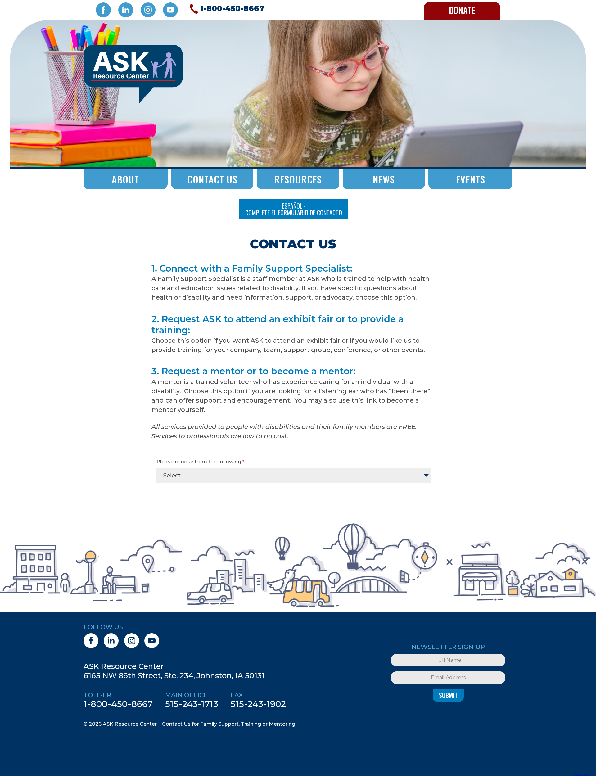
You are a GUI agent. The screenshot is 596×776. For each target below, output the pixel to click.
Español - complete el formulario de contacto (293, 209)
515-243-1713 (191, 704)
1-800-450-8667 (118, 704)
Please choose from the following (198, 462)
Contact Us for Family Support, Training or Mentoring (228, 724)
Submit (448, 695)
